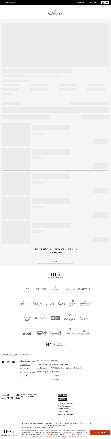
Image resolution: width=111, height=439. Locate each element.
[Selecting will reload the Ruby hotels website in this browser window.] (61, 303)
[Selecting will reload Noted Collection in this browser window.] (37, 303)
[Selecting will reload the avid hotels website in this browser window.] (27, 332)
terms (50, 434)
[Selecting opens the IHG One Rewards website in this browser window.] (55, 344)
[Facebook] (3, 362)
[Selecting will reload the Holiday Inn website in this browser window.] (70, 318)
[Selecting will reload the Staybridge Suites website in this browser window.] (55, 332)
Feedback (54, 379)
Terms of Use (25, 376)
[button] (105, 2)
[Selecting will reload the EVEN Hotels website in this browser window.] (41, 318)
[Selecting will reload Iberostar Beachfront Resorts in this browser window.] (85, 303)
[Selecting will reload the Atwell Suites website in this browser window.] (41, 332)
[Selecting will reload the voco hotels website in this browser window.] (49, 303)
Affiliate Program (43, 372)
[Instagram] (13, 362)
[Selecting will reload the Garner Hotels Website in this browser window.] (84, 318)
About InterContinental (28, 361)
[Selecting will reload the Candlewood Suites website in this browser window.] (84, 332)
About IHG (54, 360)
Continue (100, 432)
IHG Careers (55, 376)
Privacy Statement (73, 436)
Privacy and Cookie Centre (60, 364)
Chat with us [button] (10, 3)
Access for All (25, 365)
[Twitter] (8, 362)
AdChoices (55, 372)
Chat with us (24, 368)
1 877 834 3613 (27, 397)
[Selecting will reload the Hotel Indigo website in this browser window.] (26, 303)
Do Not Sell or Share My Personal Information (67, 368)
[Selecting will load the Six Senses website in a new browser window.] (27, 288)
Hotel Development (44, 364)
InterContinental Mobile (28, 372)
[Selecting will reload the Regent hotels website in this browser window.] (41, 288)
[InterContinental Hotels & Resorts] (55, 12)
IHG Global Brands (43, 360)
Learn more (63, 409)
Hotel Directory (42, 368)
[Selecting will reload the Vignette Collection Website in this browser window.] (70, 288)
